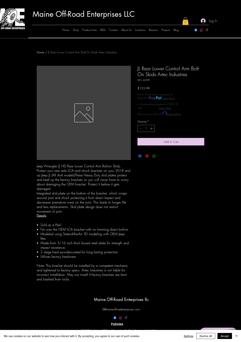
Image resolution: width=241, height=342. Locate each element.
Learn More (168, 98)
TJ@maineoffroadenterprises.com (121, 309)
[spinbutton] (146, 128)
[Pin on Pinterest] (147, 156)
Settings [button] (188, 336)
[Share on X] (161, 156)
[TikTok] (207, 30)
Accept (225, 336)
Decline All (206, 336)
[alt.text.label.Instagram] (201, 30)
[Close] (236, 336)
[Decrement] (140, 128)
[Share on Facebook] (140, 156)
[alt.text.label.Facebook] (196, 30)
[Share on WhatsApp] (154, 156)
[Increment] (151, 128)
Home (40, 52)
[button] (185, 21)
